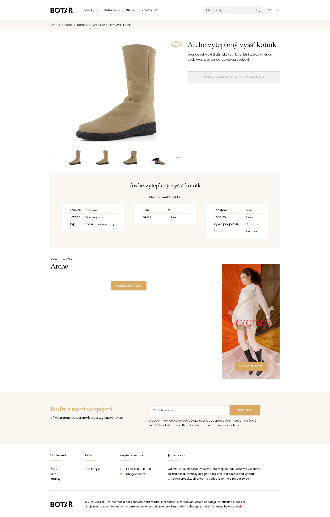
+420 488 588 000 (138, 469)
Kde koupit (150, 10)
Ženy (53, 469)
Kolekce (110, 10)
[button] (178, 157)
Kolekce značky (129, 285)
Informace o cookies (232, 502)
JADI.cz (99, 502)
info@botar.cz (136, 474)
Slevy (130, 10)
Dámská (83, 25)
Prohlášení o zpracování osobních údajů (189, 502)
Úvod (53, 25)
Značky (88, 10)
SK (278, 10)
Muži (53, 474)
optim (235, 506)
